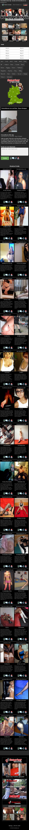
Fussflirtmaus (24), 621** (7, 387)
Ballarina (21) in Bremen (7, 424)
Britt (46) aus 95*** (7, 642)
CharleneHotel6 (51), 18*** (21, 533)
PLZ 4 (7, 58)
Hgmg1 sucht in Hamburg (7, 278)
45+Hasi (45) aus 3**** (7, 169)
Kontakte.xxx (3, 2)
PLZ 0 (7, 48)
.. (5, 235)
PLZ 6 (21, 50)
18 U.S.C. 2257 (17, 825)
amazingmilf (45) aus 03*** (7, 679)
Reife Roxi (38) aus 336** (21, 278)
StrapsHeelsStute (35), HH (7, 497)
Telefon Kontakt (7, 4)
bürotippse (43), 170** (21, 205)
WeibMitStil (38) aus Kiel (7, 460)
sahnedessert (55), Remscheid (7, 715)
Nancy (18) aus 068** (21, 460)
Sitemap (10, 825)
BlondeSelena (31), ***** (21, 497)
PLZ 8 (21, 55)
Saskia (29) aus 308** (21, 387)
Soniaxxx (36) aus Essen (21, 642)
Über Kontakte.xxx (17, 4)
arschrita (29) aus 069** (21, 715)
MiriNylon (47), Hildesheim (21, 679)
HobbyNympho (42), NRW (21, 424)
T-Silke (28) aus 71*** (7, 351)
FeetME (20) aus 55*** (7, 205)
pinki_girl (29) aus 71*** (21, 351)
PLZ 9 (21, 58)
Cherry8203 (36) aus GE (21, 169)
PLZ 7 (21, 53)
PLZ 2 (7, 53)
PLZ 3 (7, 55)
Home (2, 44)
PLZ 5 (21, 48)
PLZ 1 (7, 50)
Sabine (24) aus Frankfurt (7, 242)
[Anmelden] (25, 5)
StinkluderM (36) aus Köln (7, 533)
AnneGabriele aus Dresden (21, 606)
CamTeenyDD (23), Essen (21, 242)
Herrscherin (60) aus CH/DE (7, 606)
